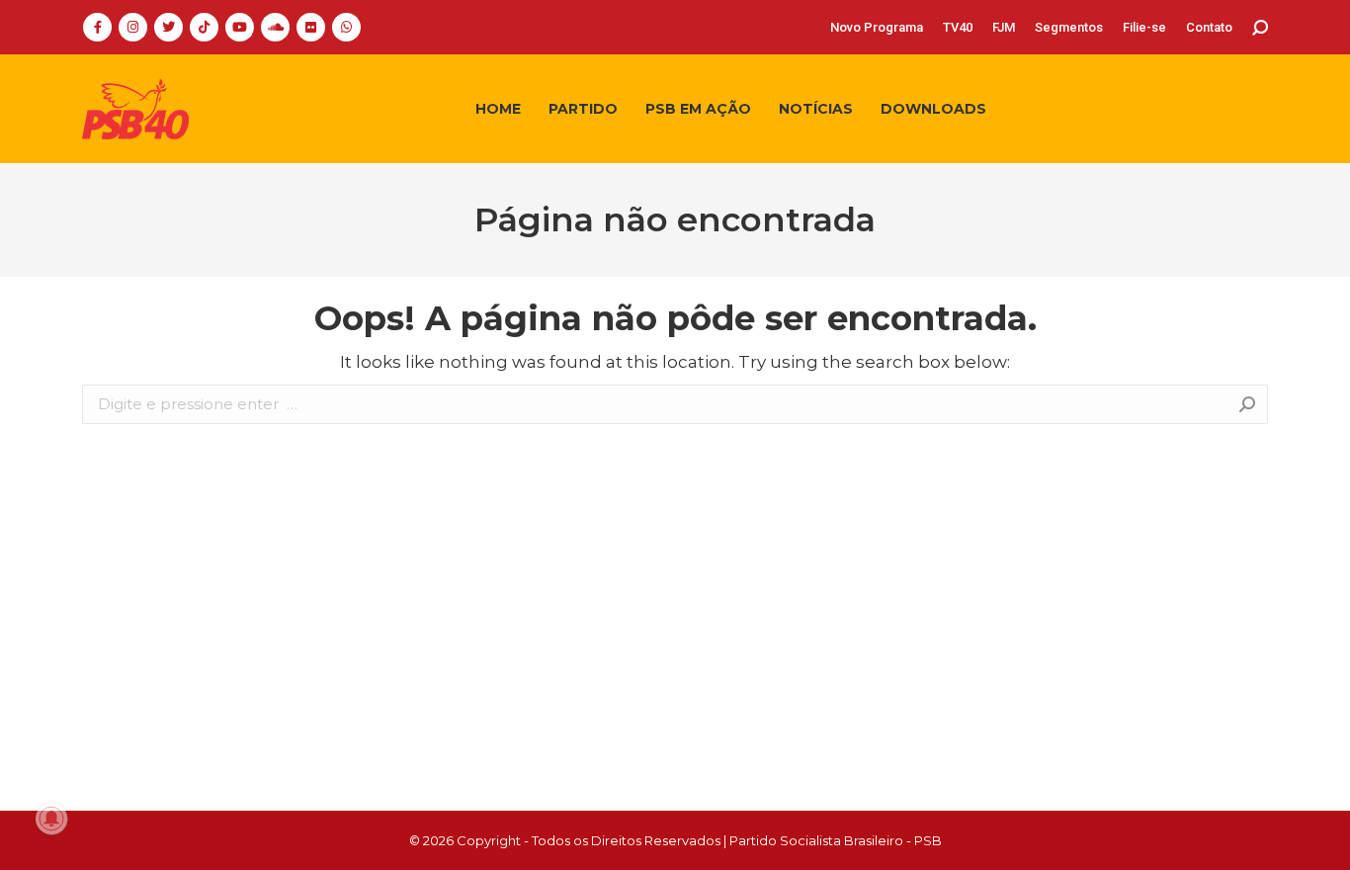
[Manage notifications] (51, 818)
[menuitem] (876, 27)
